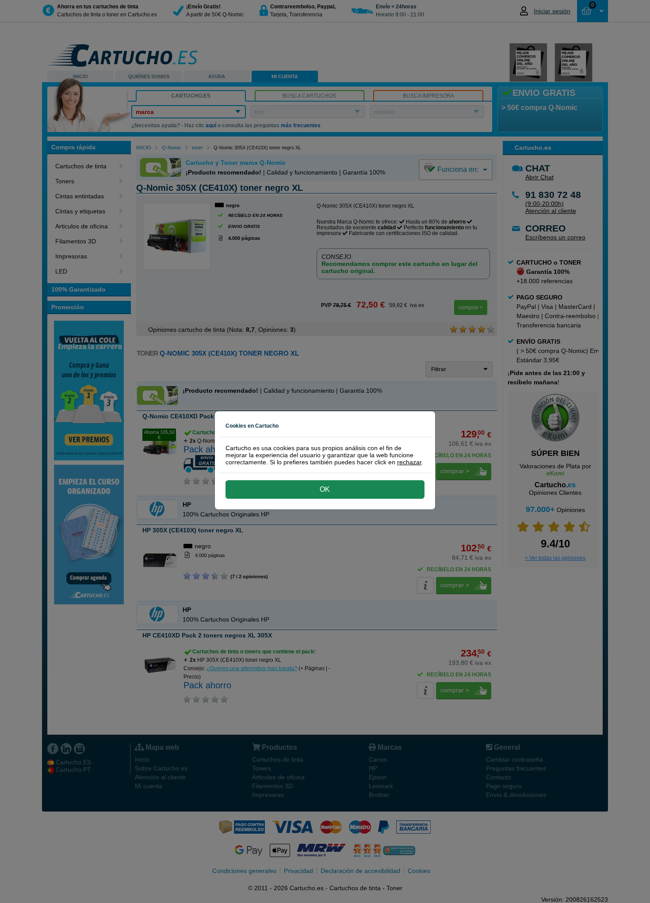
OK (325, 489)
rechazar (409, 462)
